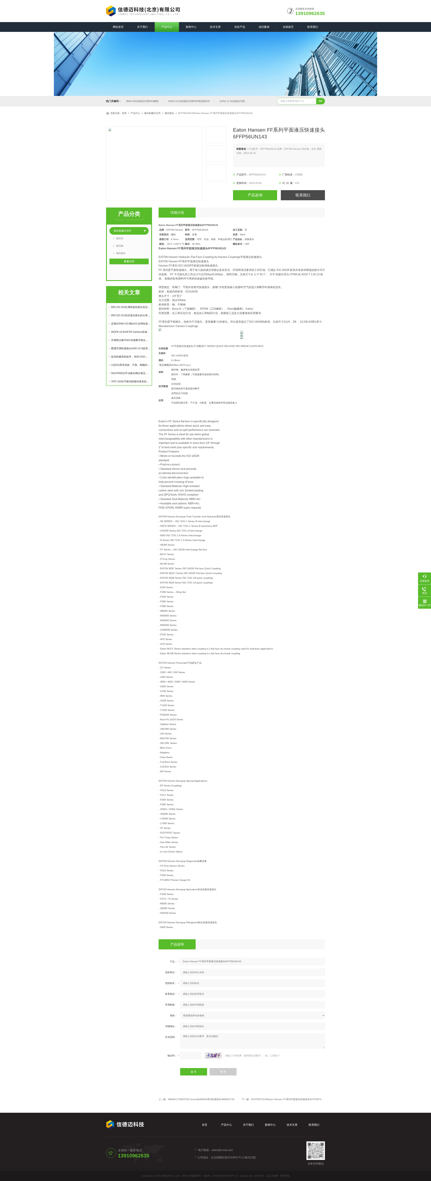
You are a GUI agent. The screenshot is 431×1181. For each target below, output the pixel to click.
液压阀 (119, 245)
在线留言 (288, 26)
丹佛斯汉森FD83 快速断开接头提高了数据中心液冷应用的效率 (130, 340)
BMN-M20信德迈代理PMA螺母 (142, 101)
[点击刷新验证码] (213, 1055)
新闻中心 (191, 26)
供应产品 (239, 26)
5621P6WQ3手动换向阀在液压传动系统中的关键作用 (130, 373)
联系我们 (312, 26)
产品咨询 (255, 195)
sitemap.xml (246, 1175)
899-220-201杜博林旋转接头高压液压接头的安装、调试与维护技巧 (130, 307)
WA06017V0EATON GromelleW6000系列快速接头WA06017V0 (201, 1099)
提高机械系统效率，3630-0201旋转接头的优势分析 (130, 356)
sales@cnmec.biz (222, 1150)
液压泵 (119, 238)
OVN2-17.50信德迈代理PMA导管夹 (238, 101)
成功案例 (264, 26)
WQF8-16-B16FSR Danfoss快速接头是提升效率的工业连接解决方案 (130, 331)
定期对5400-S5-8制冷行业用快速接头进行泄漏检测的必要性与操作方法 (130, 323)
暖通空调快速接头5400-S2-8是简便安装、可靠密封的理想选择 (130, 348)
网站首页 (118, 26)
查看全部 (129, 261)
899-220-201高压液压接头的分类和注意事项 (130, 315)
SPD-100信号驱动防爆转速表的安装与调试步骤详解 (130, 381)
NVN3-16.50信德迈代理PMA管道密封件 (189, 101)
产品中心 (166, 26)
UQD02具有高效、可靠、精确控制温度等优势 (130, 364)
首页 (124, 113)
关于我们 (142, 26)
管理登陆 (285, 1175)
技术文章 (215, 26)
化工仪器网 (272, 1175)
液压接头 (169, 113)
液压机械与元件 (152, 113)
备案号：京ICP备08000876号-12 (220, 1175)
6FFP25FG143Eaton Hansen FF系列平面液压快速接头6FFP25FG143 (288, 1099)
